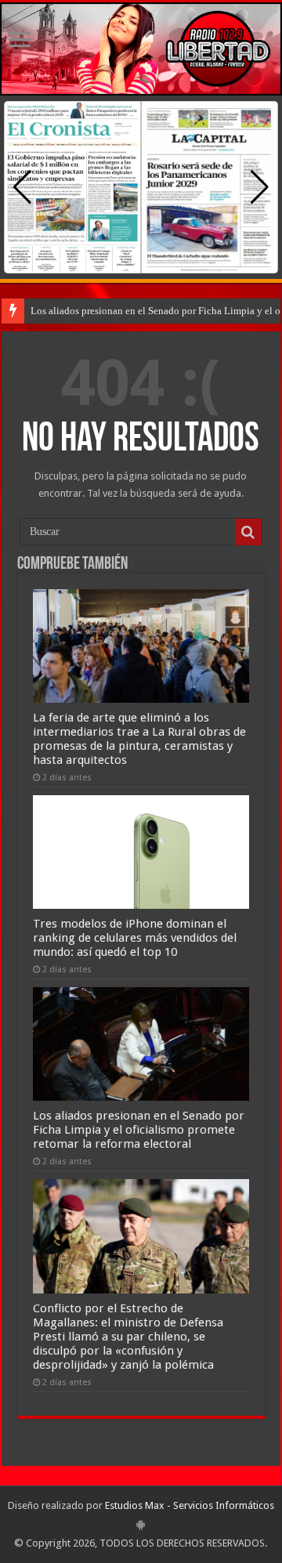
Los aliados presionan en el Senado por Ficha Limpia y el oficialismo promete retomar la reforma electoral (138, 1130)
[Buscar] (248, 532)
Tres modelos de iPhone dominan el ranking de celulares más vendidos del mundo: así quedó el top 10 (135, 938)
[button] (259, 187)
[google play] (140, 1524)
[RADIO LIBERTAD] (141, 49)
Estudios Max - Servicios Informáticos (189, 1505)
